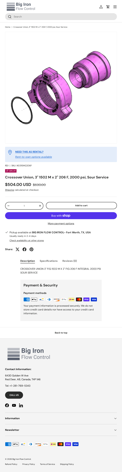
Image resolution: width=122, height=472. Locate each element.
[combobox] (61, 16)
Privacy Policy (28, 464)
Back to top (61, 332)
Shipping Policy (67, 464)
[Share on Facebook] (24, 249)
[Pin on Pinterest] (31, 249)
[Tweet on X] (17, 249)
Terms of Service (47, 464)
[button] (108, 6)
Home (7, 27)
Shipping (9, 189)
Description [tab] (27, 261)
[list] (61, 87)
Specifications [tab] (49, 261)
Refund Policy (11, 464)
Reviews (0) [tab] (69, 261)
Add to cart (81, 205)
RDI (6, 165)
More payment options (61, 223)
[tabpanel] (61, 271)
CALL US (14, 395)
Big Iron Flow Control (21, 459)
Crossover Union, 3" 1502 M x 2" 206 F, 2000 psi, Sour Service (40, 27)
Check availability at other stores (27, 240)
